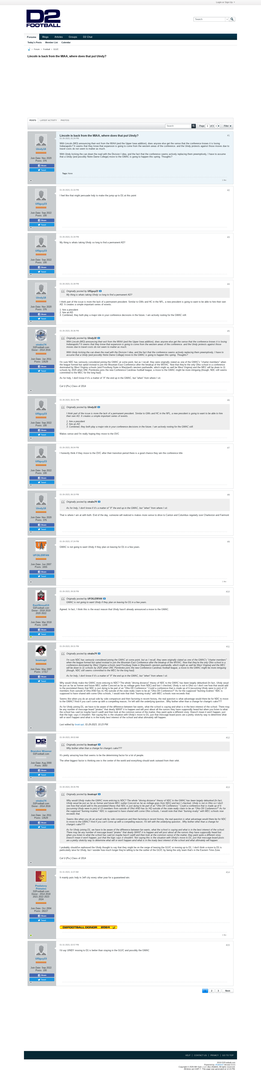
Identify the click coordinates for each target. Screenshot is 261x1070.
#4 (228, 284)
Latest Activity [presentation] (48, 120)
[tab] (33, 120)
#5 (228, 331)
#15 (228, 945)
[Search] (232, 19)
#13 (228, 787)
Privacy (214, 1055)
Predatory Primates (41, 887)
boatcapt (41, 660)
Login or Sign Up (224, 2)
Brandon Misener (41, 751)
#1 (228, 135)
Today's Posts (35, 42)
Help (187, 1055)
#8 (228, 495)
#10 (228, 591)
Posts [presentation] (32, 120)
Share (43, 166)
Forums (31, 37)
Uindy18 (41, 149)
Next (227, 991)
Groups (73, 36)
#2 (228, 190)
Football (46, 49)
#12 (228, 737)
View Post (100, 291)
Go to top (227, 1055)
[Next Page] (218, 126)
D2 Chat (87, 36)
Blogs (45, 36)
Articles (59, 36)
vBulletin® (219, 1065)
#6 (228, 400)
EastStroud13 (41, 605)
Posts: (39, 160)
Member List (51, 42)
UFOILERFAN (41, 555)
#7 (228, 448)
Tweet (43, 169)
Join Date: (36, 158)
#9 (228, 541)
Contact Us (200, 1055)
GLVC (56, 49)
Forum (37, 49)
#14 (228, 872)
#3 (228, 237)
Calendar (66, 42)
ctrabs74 (41, 344)
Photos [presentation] (65, 120)
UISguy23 (41, 203)
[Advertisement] (130, 87)
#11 (228, 646)
